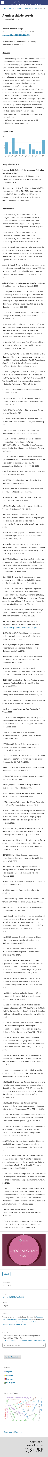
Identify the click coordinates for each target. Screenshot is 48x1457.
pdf (7, 1274)
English (9, 1371)
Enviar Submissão (12, 1357)
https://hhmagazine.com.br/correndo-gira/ (20, 627)
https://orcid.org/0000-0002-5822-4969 (16, 35)
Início (4, 8)
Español (9, 1375)
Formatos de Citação (12, 1345)
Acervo (11, 8)
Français (9, 1379)
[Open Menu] (2, 2)
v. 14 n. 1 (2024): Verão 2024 (27, 8)
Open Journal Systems (13, 1432)
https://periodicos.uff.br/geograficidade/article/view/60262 (23, 1340)
